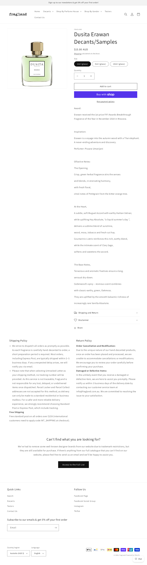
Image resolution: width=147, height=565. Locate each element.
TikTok (77, 511)
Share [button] (80, 327)
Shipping (77, 53)
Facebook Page (81, 496)
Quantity (77, 70)
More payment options (105, 101)
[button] (48, 11)
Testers (10, 506)
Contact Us (12, 511)
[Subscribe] (55, 527)
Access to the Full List (73, 464)
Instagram (79, 506)
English (37, 553)
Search (10, 496)
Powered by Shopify (133, 555)
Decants (11, 501)
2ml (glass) (82, 64)
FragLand (122, 555)
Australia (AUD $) (17, 553)
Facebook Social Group (85, 501)
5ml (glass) (100, 64)
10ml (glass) (119, 64)
